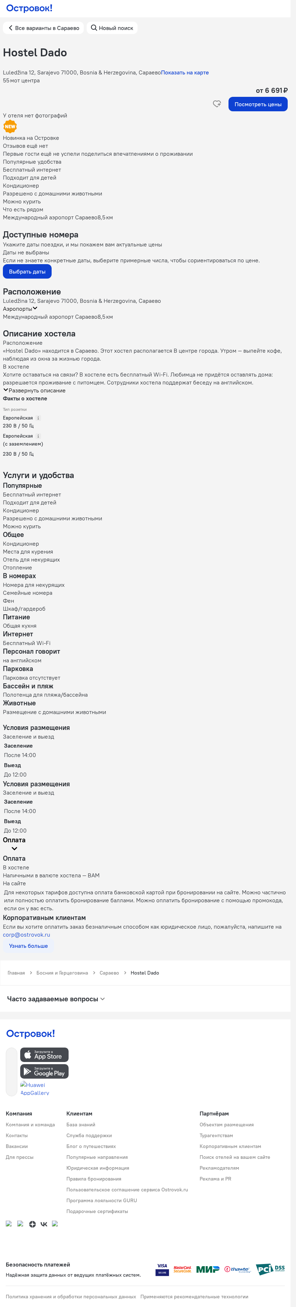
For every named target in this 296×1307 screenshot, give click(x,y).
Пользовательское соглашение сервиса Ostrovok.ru (127, 1189)
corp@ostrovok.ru (26, 934)
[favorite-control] (217, 104)
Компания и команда (30, 1124)
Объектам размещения (227, 1124)
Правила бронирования (93, 1178)
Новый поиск (116, 27)
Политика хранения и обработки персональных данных (71, 1296)
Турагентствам (216, 1135)
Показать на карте (185, 72)
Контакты (17, 1135)
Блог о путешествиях (91, 1146)
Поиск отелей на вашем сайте (235, 1157)
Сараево (109, 972)
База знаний (80, 1124)
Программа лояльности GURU (101, 1200)
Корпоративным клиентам (230, 1146)
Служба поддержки (89, 1135)
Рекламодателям (219, 1168)
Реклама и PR (215, 1178)
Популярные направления (97, 1157)
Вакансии (17, 1146)
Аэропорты (17, 308)
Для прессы (20, 1157)
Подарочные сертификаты (97, 1211)
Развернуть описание (37, 390)
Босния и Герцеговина (62, 972)
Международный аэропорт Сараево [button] (50, 316)
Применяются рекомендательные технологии (194, 1296)
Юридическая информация (97, 1168)
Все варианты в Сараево (47, 27)
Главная (16, 972)
